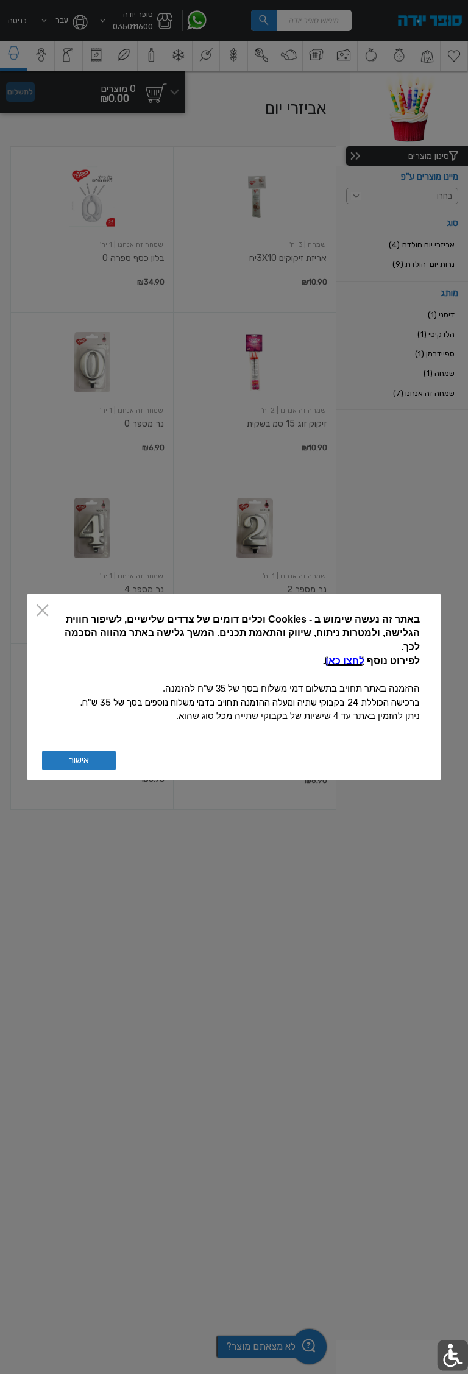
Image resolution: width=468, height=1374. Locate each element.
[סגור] (42, 611)
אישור (79, 760)
